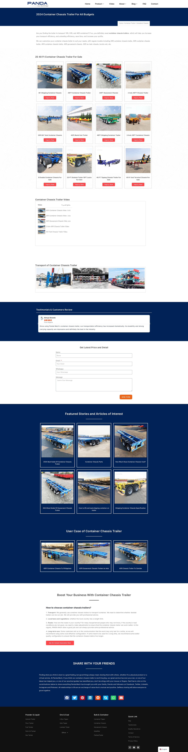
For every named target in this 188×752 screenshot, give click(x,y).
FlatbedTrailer (98, 735)
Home (87, 4)
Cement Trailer (30, 719)
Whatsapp (59, 369)
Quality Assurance (134, 729)
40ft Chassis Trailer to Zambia (130, 568)
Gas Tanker (29, 735)
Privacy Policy (133, 741)
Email (58, 361)
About (121, 4)
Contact (154, 4)
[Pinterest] (138, 747)
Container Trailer (129, 23)
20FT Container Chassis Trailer (79, 93)
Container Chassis (100, 723)
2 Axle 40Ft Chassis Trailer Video (57, 226)
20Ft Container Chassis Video (56, 216)
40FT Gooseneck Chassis (108, 93)
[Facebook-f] (130, 747)
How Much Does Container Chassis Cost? (130, 462)
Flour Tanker (29, 723)
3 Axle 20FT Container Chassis (138, 135)
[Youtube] (134, 747)
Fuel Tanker (29, 727)
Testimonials (132, 725)
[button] (38, 278)
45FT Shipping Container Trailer (108, 135)
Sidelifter (97, 731)
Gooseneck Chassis (100, 727)
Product (98, 4)
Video (111, 4)
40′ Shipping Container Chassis (49, 93)
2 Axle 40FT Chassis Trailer (138, 93)
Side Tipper (63, 723)
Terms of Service (133, 737)
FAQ (144, 4)
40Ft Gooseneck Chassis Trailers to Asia (94, 568)
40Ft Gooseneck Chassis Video (56, 221)
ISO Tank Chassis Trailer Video (56, 232)
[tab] (54, 210)
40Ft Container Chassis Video (56, 210)
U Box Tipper (64, 719)
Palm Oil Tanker (30, 731)
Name (58, 352)
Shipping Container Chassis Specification (130, 508)
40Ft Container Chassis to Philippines (57, 568)
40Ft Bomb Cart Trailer (79, 135)
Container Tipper (99, 719)
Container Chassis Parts (94, 462)
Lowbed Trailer (65, 727)
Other (64, 733)
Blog (134, 4)
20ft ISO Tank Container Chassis (50, 135)
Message (59, 377)
